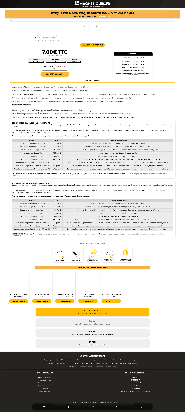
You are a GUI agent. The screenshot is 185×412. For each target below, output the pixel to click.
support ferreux (43, 102)
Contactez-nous (18, 117)
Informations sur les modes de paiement (48, 40)
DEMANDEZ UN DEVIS (133, 74)
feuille (118, 114)
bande (82, 114)
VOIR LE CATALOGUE (94, 45)
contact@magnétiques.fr (97, 6)
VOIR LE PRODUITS (18, 301)
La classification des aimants (45, 39)
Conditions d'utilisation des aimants (47, 36)
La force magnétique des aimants (46, 37)
